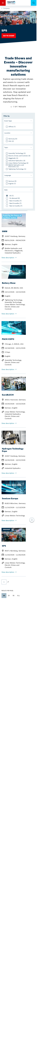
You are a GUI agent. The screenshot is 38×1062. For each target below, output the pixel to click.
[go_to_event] (9, 35)
